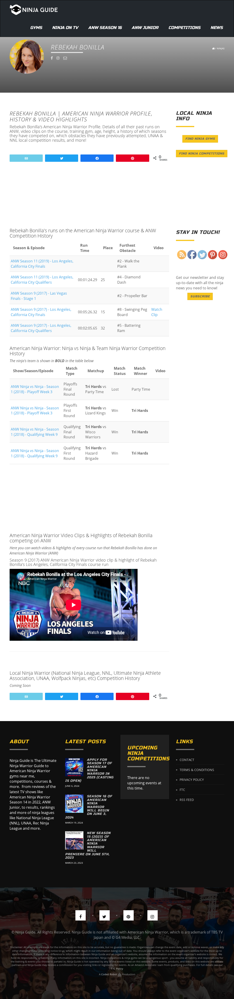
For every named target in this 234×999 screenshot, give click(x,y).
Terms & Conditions (197, 769)
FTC (182, 789)
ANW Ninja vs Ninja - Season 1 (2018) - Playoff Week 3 (35, 389)
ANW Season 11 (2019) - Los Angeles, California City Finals (42, 264)
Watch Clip (156, 312)
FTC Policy (117, 968)
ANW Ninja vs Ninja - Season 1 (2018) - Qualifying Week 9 (35, 432)
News (216, 27)
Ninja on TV (65, 27)
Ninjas (220, 48)
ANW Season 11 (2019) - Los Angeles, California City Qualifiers (42, 280)
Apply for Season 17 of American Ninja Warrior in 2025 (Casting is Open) (89, 770)
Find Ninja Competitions (201, 153)
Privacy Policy (192, 779)
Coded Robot (109, 974)
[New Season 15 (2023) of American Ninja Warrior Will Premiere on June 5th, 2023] (74, 840)
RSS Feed (187, 800)
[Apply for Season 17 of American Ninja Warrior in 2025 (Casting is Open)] (74, 767)
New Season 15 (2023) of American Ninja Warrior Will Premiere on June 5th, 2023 (88, 845)
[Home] (34, 9)
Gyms (36, 27)
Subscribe (200, 296)
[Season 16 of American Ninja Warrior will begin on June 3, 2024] (74, 804)
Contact (187, 759)
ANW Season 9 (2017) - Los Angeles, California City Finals (41, 312)
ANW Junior (145, 27)
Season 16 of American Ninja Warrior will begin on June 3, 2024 (88, 806)
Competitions (184, 27)
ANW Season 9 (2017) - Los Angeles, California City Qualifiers (41, 328)
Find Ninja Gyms (200, 139)
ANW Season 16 (105, 27)
